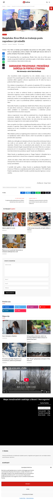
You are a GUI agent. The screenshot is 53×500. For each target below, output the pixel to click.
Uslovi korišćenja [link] (30, 498)
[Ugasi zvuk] (46, 392)
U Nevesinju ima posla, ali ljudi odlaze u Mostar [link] (38, 228)
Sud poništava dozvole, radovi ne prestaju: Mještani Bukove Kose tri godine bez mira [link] (37, 337)
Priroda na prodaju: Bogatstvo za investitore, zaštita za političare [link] (11, 359)
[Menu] (4, 2)
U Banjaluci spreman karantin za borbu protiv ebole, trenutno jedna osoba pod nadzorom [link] (38, 202)
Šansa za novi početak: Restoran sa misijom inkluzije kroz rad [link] (12, 250)
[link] (51, 8)
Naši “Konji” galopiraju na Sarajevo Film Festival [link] (38, 359)
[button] (51, 467)
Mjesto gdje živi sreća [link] (8, 228)
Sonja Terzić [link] (21, 187)
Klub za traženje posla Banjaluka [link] (10, 187)
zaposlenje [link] (28, 187)
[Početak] (4, 392)
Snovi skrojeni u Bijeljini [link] (9, 336)
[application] (26, 379)
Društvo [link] (4, 34)
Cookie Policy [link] (22, 498)
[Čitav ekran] (49, 392)
